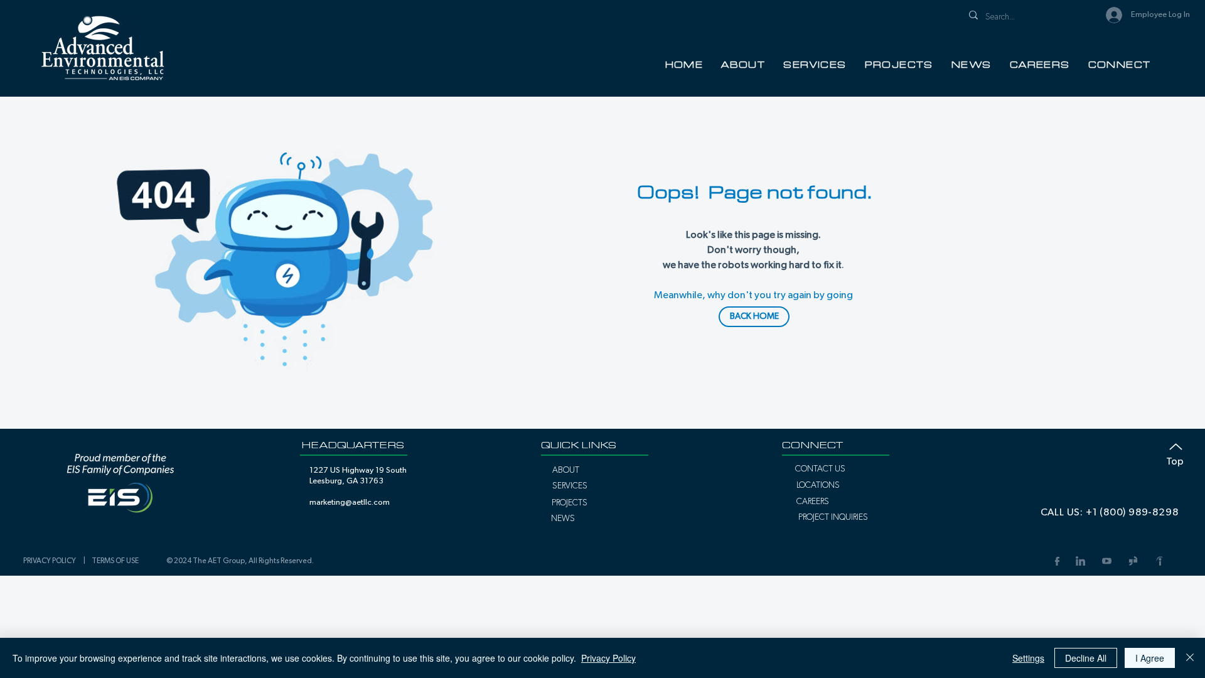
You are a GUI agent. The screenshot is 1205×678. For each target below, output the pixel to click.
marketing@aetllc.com (349, 502)
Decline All (1085, 658)
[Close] (1189, 658)
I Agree (1149, 658)
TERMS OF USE (115, 560)
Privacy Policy (608, 658)
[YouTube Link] (1106, 561)
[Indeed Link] (1159, 561)
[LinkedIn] (1080, 561)
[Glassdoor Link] (1133, 561)
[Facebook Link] (1056, 561)
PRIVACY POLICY (51, 560)
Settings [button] (1028, 658)
